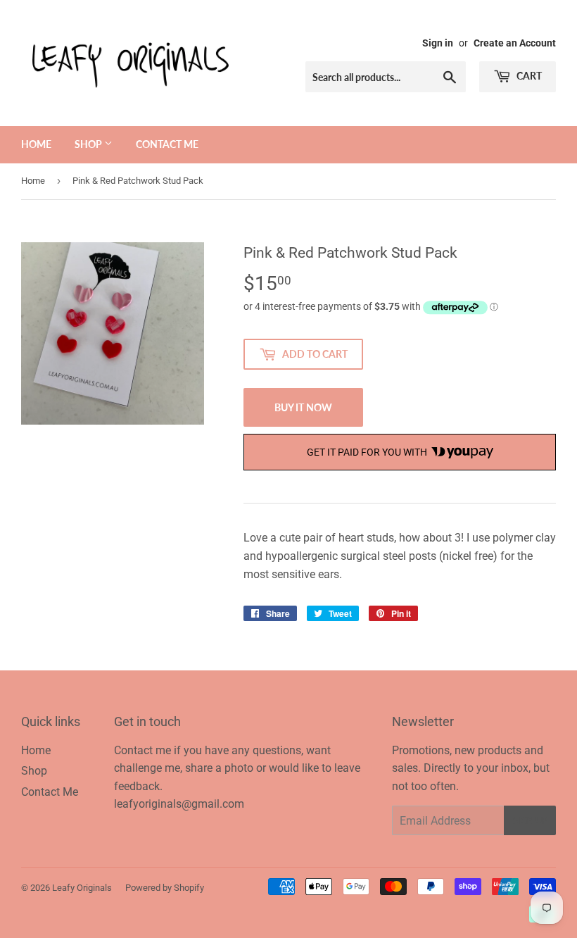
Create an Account (515, 43)
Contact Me (167, 144)
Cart (528, 76)
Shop (89, 144)
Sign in (437, 43)
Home (36, 144)
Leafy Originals (82, 887)
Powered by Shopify (164, 887)
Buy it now (303, 407)
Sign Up (530, 820)
